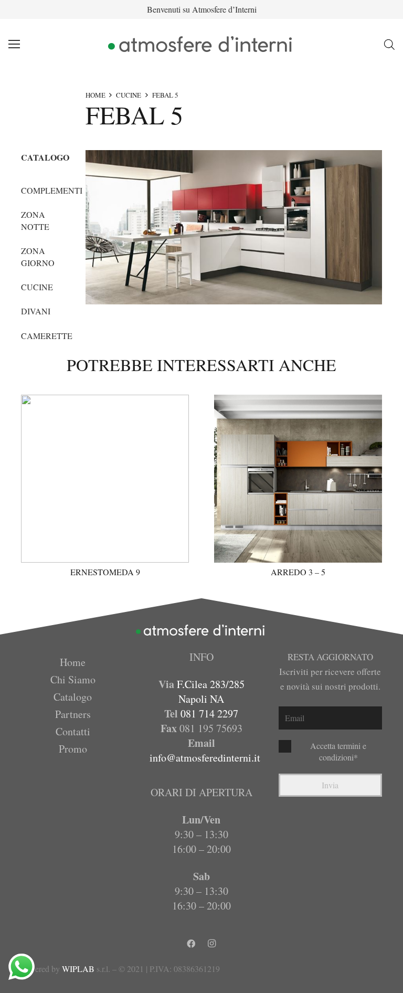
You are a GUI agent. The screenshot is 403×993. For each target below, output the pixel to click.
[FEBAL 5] (234, 227)
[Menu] (14, 44)
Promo (73, 749)
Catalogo (73, 697)
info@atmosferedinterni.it (205, 758)
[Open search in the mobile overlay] (389, 44)
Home (73, 662)
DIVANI (35, 310)
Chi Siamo (73, 679)
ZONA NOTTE (35, 220)
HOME (95, 95)
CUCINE (128, 95)
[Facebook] (191, 943)
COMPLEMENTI (51, 190)
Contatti (73, 731)
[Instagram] (212, 943)
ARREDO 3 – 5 (298, 571)
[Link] (201, 44)
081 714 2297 (209, 713)
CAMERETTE (46, 335)
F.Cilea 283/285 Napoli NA (211, 691)
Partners (73, 714)
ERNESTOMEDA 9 (105, 571)
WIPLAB (78, 968)
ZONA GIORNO (38, 256)
